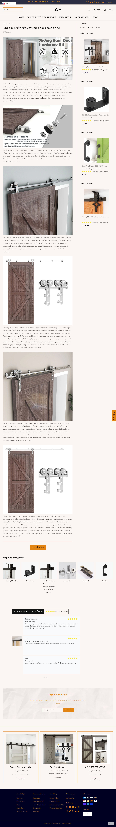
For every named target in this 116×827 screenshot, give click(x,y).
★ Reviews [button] (114, 416)
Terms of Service (22, 811)
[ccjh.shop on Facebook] (70, 807)
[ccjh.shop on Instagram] (67, 807)
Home (5, 23)
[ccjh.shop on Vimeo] (78, 811)
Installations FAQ (38, 801)
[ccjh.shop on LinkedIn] (75, 811)
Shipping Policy (54, 801)
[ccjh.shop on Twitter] (75, 807)
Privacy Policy (54, 798)
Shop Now (21, 779)
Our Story (20, 798)
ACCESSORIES (82, 17)
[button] (87, 69)
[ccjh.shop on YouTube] (73, 807)
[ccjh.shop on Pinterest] (78, 807)
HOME (21, 17)
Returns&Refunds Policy (57, 805)
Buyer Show (20, 808)
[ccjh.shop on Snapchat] (67, 811)
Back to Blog (39, 547)
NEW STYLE (65, 17)
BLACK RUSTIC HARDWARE (41, 17)
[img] (50, 611)
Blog (10, 23)
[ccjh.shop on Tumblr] (73, 811)
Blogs (18, 805)
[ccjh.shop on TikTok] (70, 811)
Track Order (37, 808)
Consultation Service (39, 805)
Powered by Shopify (66, 823)
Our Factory (20, 801)
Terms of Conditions (56, 808)
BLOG (95, 17)
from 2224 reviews (61, 611)
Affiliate (36, 811)
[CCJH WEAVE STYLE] (95, 749)
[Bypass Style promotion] (21, 749)
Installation (36, 798)
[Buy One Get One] (58, 749)
